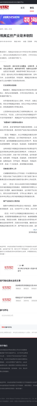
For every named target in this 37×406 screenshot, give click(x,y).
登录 (3, 327)
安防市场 (26, 300)
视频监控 (18, 288)
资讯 (32, 7)
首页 (23, 7)
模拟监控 (26, 288)
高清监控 (34, 288)
